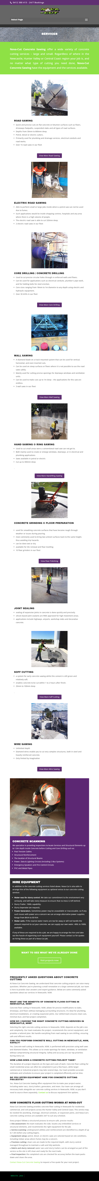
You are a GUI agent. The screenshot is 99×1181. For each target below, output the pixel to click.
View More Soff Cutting (49, 697)
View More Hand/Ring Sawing (49, 476)
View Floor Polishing (49, 561)
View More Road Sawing (49, 155)
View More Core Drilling (49, 305)
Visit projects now (49, 960)
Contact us (43, 1092)
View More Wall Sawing (49, 397)
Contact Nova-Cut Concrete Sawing (25, 1162)
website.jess (17, 1176)
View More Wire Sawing (49, 769)
